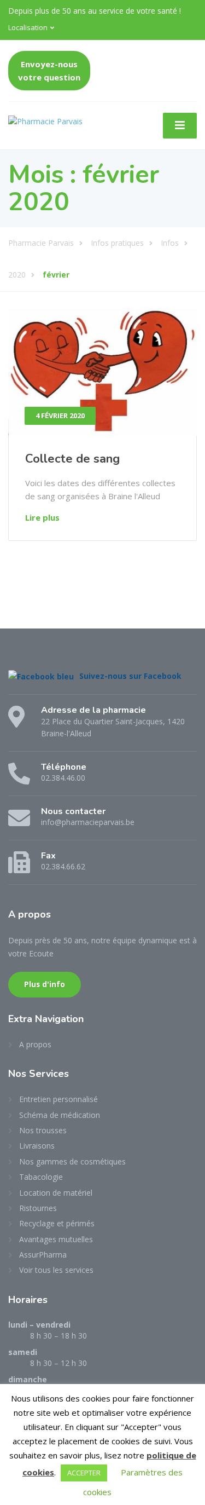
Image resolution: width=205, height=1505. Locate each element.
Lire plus (42, 517)
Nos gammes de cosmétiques (72, 1161)
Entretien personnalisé (58, 1099)
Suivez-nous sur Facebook (130, 676)
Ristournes (38, 1208)
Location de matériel (55, 1192)
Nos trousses (43, 1130)
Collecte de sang (72, 459)
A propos (35, 1044)
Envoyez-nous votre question (49, 71)
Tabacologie (41, 1177)
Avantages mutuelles (56, 1239)
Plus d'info (44, 984)
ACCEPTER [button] (84, 1473)
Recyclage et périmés (57, 1223)
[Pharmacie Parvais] (45, 119)
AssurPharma (43, 1254)
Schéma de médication (59, 1115)
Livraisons (37, 1145)
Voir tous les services (56, 1270)
